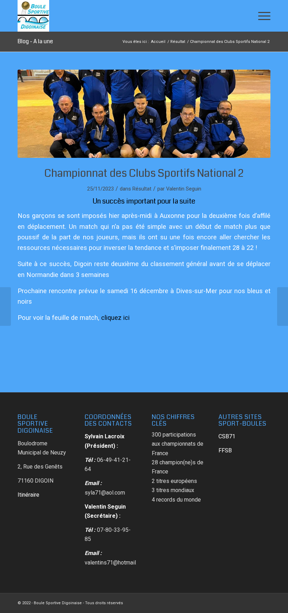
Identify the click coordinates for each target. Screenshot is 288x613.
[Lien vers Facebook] (265, 602)
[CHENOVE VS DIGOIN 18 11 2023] (144, 114)
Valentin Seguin (183, 189)
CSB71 (226, 436)
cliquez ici (115, 317)
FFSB (225, 450)
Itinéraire (28, 494)
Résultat (141, 189)
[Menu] (260, 16)
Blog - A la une (35, 41)
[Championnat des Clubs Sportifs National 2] (5, 306)
